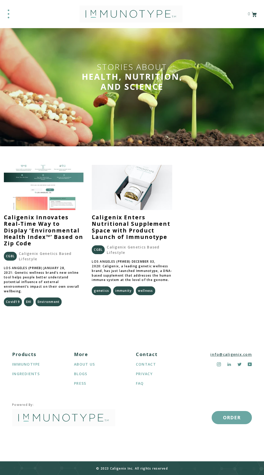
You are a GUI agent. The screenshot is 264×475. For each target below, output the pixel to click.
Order (232, 417)
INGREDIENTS (26, 373)
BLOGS (80, 373)
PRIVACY (144, 373)
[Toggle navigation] (8, 14)
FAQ (140, 383)
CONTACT (146, 364)
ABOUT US (84, 364)
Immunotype (26, 364)
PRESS (80, 383)
